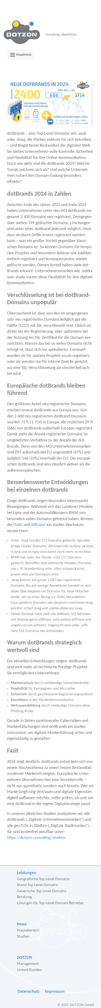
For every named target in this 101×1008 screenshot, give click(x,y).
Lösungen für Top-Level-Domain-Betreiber (50, 903)
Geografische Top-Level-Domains (43, 879)
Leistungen (26, 873)
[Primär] (21, 55)
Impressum (55, 991)
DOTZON (24, 957)
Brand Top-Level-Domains (37, 885)
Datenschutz (28, 991)
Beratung (24, 897)
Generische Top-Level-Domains (41, 891)
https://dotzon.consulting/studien (36, 838)
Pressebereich (28, 930)
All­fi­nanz (38, 525)
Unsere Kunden (29, 970)
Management (28, 964)
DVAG (18, 525)
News (22, 924)
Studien (23, 937)
